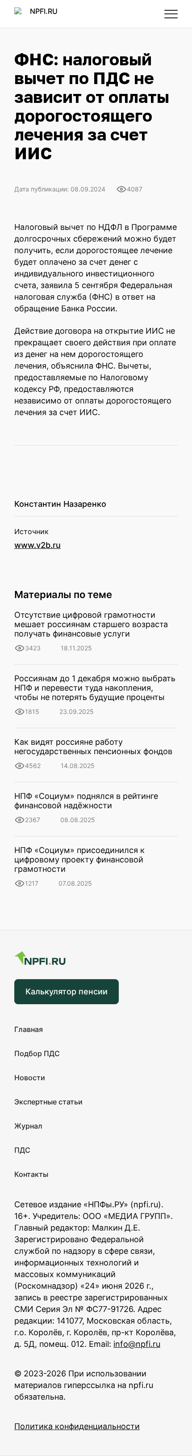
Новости (29, 1077)
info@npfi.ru (136, 1344)
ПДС (22, 1150)
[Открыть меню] (171, 14)
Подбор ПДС (37, 1053)
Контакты (31, 1174)
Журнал (28, 1125)
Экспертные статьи (48, 1101)
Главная (28, 1029)
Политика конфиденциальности (77, 1426)
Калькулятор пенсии (66, 991)
